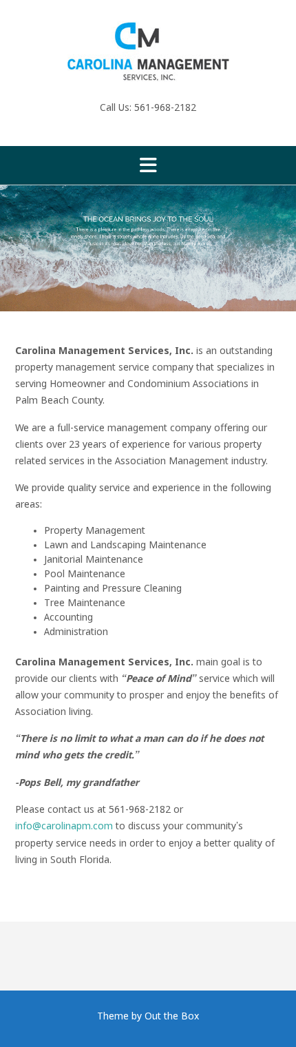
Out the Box (172, 1016)
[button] (148, 165)
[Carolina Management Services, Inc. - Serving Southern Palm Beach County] (148, 51)
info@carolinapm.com (65, 826)
